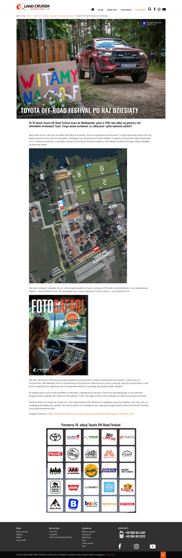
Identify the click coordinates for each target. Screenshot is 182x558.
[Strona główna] (92, 9)
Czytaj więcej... (111, 555)
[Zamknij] (163, 555)
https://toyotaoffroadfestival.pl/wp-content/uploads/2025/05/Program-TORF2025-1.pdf (91, 413)
